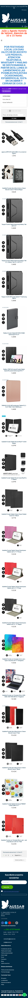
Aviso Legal (4, 955)
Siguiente (18, 855)
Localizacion (4, 980)
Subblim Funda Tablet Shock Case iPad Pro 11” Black (14, 478)
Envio (2, 957)
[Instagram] (13, 922)
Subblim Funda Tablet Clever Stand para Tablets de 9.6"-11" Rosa (14, 551)
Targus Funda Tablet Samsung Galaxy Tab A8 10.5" (14, 225)
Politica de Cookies (6, 951)
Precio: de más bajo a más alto (14, 115)
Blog (2, 961)
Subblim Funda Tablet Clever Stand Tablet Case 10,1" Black (14, 514)
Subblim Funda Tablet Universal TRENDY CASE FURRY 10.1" (14, 804)
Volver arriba (20, 860)
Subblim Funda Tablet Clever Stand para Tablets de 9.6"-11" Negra (14, 623)
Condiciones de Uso (6, 948)
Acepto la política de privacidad (11, 891)
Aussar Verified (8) (7, 102)
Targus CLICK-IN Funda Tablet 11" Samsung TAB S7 (14, 297)
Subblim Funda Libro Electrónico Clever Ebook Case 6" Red (14, 732)
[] (3, 133)
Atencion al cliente (6, 982)
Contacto (3, 959)
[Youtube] (9, 922)
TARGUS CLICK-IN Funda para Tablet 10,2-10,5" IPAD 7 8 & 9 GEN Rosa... (14, 406)
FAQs (2, 984)
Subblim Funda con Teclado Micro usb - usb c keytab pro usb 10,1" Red (14, 840)
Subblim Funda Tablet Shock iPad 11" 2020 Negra (14, 442)
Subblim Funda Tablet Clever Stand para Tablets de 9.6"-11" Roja (14, 587)
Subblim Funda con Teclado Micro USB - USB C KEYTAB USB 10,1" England (14, 696)
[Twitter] (6, 922)
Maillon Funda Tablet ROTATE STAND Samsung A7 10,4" (14, 333)
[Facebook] (2, 922)
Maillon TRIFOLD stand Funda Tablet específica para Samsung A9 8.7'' (14, 370)
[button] (23, 10)
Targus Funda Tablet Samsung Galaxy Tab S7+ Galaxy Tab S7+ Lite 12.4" (14, 261)
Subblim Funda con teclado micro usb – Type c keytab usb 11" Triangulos (14, 659)
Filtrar (14, 118)
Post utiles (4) (6, 99)
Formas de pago (5, 972)
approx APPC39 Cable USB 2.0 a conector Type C (14, 152)
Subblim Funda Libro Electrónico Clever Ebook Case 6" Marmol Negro (14, 188)
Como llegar (4, 918)
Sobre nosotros (5, 963)
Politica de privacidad (6, 953)
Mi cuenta (3, 978)
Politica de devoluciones (7, 969)
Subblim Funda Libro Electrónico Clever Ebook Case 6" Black (14, 768)
